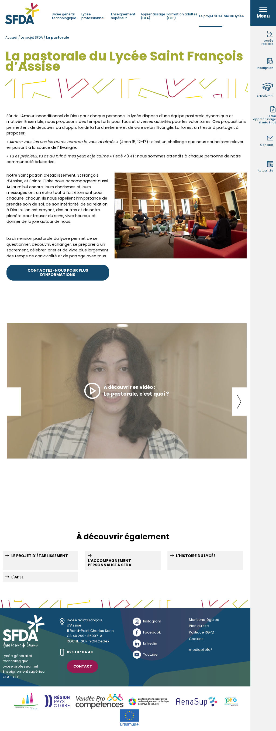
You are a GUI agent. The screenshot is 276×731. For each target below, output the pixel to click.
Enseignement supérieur (123, 16)
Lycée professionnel (92, 16)
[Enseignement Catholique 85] (26, 701)
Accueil (11, 37)
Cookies (196, 639)
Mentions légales (204, 620)
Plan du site (199, 626)
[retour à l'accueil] (23, 645)
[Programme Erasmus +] (129, 717)
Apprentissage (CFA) (153, 16)
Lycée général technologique (64, 16)
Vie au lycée (234, 16)
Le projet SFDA (210, 16)
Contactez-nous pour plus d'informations (57, 272)
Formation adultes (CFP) (182, 16)
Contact (82, 666)
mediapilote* (200, 650)
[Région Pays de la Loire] (56, 701)
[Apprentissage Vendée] (100, 701)
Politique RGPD (201, 632)
